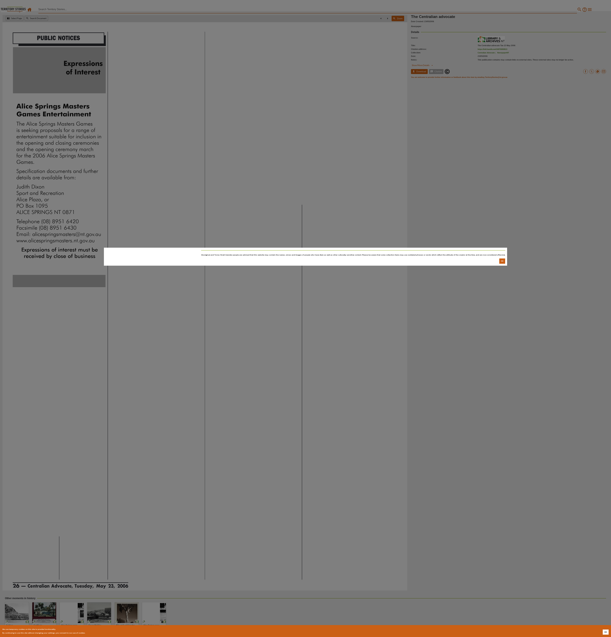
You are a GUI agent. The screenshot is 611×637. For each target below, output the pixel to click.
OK (502, 261)
